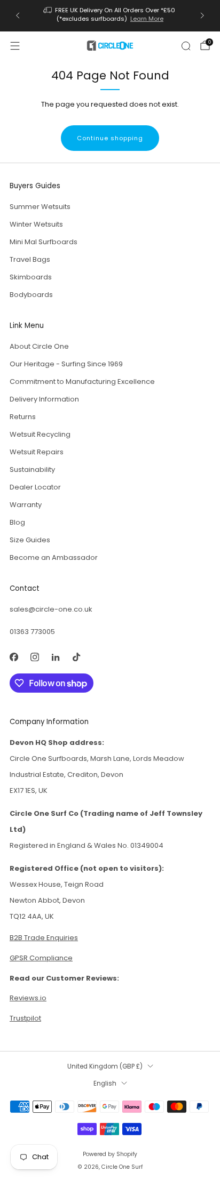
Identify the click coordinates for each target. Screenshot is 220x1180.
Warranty (26, 505)
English (104, 1083)
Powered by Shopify (110, 1154)
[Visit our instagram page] (34, 656)
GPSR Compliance (41, 958)
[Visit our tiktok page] (76, 656)
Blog (17, 522)
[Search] (185, 46)
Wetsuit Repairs (37, 452)
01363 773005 (32, 632)
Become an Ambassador (54, 557)
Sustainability (32, 469)
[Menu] (15, 46)
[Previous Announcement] (17, 15)
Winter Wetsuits (36, 224)
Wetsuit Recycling (40, 434)
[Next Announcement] (202, 15)
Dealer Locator (35, 487)
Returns (23, 417)
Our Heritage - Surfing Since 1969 (66, 364)
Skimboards (31, 277)
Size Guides (30, 540)
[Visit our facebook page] (13, 656)
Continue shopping (110, 138)
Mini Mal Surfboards (43, 242)
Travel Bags (30, 259)
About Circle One (39, 346)
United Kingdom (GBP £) (105, 1066)
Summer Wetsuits (40, 207)
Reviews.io (167, 15)
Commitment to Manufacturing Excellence (82, 381)
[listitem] (122, 15)
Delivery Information (44, 399)
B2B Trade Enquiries (44, 938)
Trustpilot (25, 1018)
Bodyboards (31, 295)
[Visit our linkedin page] (55, 656)
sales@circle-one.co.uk (51, 609)
